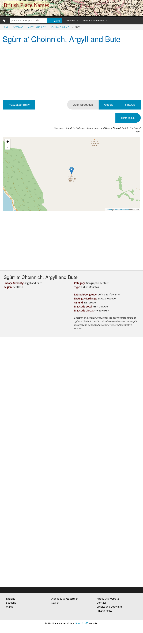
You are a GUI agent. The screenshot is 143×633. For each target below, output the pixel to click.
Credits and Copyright (109, 606)
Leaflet (109, 209)
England (10, 598)
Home (5, 27)
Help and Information (93, 20)
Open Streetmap (83, 105)
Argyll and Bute (37, 27)
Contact (101, 602)
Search (55, 602)
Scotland (18, 27)
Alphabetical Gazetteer (64, 598)
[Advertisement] (71, 72)
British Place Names (26, 5)
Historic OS (128, 118)
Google (108, 105)
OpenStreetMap (122, 209)
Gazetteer (70, 20)
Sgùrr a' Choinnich (60, 27)
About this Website (108, 598)
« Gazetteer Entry (19, 105)
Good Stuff (81, 623)
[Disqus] (71, 444)
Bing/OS (130, 105)
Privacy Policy (104, 610)
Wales (9, 606)
